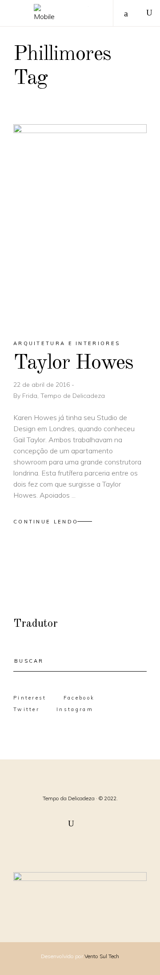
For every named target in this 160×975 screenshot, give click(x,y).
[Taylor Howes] (80, 224)
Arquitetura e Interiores (66, 343)
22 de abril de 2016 (42, 385)
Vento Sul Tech (101, 956)
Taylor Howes (73, 363)
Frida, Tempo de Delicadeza (63, 396)
